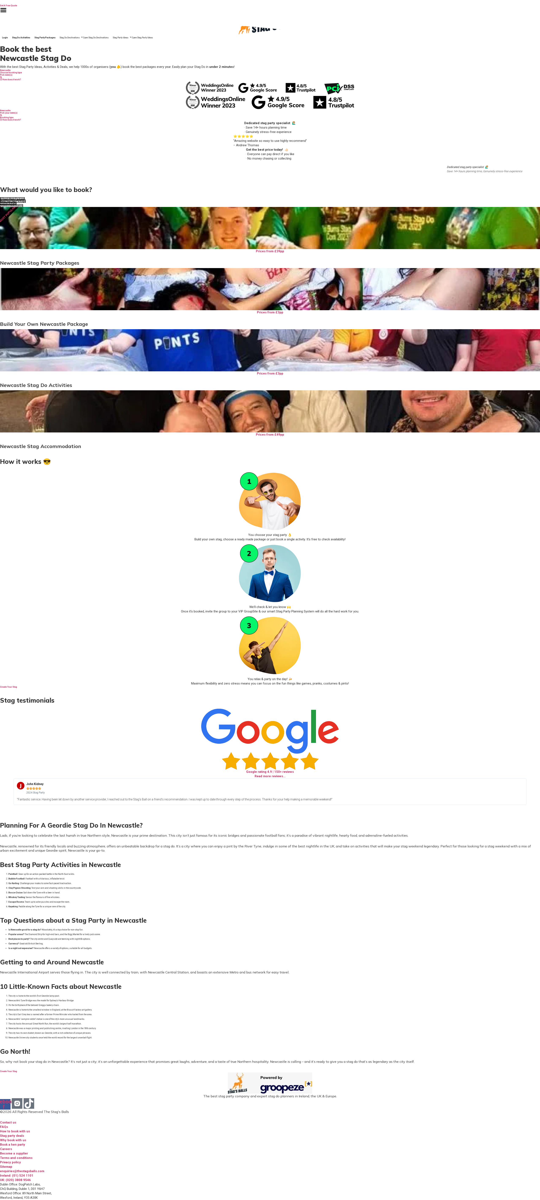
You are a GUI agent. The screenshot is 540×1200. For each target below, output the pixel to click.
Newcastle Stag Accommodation (40, 446)
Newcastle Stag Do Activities (36, 385)
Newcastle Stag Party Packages (39, 263)
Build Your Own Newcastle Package (44, 324)
